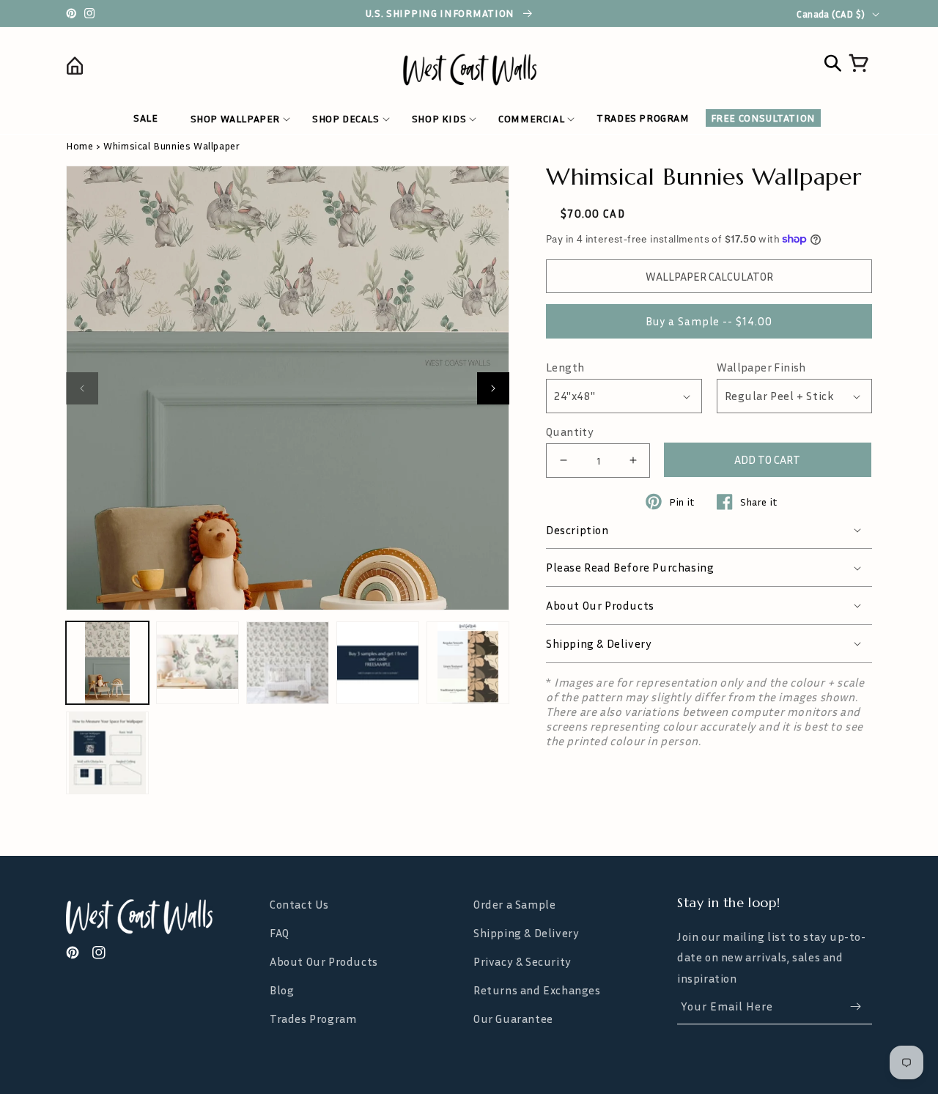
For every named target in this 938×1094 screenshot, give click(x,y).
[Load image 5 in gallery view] (467, 662)
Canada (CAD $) (831, 14)
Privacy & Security (522, 961)
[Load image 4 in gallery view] (377, 662)
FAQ (279, 932)
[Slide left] (82, 388)
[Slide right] (493, 388)
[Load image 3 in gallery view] (287, 662)
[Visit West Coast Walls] (163, 916)
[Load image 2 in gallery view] (197, 662)
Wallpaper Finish (761, 367)
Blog (282, 990)
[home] (166, 68)
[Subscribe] (855, 1006)
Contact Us (299, 905)
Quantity (570, 432)
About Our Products (324, 961)
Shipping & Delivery (526, 932)
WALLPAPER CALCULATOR (709, 276)
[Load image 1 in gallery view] (107, 662)
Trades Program (313, 1018)
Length (565, 367)
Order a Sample (514, 905)
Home (79, 145)
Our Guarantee (513, 1018)
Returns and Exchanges (537, 990)
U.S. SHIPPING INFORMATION (441, 13)
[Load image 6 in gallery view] (107, 753)
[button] (235, 118)
